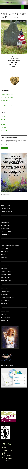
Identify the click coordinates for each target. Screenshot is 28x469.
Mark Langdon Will (7, 265)
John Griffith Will (6, 231)
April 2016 (3, 127)
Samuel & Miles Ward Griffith (8, 240)
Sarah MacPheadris (5, 277)
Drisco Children (5, 311)
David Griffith (5, 234)
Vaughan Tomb (4, 320)
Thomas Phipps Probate (8, 297)
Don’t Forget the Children (7, 97)
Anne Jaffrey (4, 254)
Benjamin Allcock (5, 205)
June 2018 (3, 116)
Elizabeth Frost (5, 222)
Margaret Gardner (5, 225)
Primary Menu (26, 7)
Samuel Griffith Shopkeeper (9, 242)
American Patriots (5, 100)
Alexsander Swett (5, 317)
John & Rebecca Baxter (6, 208)
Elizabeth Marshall (5, 280)
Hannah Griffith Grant (8, 237)
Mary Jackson (4, 251)
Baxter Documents (7, 211)
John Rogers (4, 303)
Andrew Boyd (4, 214)
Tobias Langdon (5, 263)
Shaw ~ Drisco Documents (8, 309)
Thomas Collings (5, 217)
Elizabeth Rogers (5, 300)
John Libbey (4, 268)
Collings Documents (7, 219)
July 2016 (3, 119)
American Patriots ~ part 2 (7, 94)
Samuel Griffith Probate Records (10, 245)
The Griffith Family (5, 228)
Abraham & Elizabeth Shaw (7, 306)
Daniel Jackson (4, 248)
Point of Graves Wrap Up (7, 105)
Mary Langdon (4, 260)
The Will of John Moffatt (8, 286)
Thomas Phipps (4, 294)
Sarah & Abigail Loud (6, 274)
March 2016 (4, 130)
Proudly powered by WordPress (7, 467)
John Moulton (4, 288)
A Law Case (3, 103)
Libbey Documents (6, 271)
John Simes (3, 314)
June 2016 (3, 122)
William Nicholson (5, 291)
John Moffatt (4, 283)
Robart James (4, 257)
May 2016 (3, 124)
